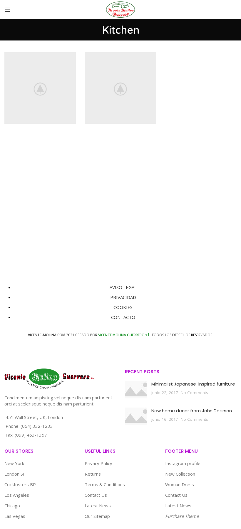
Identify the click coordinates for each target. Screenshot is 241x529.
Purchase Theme (182, 516)
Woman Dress (179, 484)
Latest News (98, 505)
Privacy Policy (98, 463)
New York (14, 463)
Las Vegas (14, 516)
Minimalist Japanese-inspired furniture (193, 384)
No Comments (194, 392)
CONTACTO (123, 317)
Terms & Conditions (105, 484)
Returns (93, 474)
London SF (14, 474)
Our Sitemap (97, 516)
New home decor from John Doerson (191, 411)
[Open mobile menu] (7, 10)
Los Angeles (16, 495)
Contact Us (96, 495)
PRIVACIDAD (123, 297)
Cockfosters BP (20, 484)
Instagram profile (182, 463)
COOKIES (123, 307)
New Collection (180, 474)
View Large (71, 56)
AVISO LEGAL (123, 287)
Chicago (12, 505)
